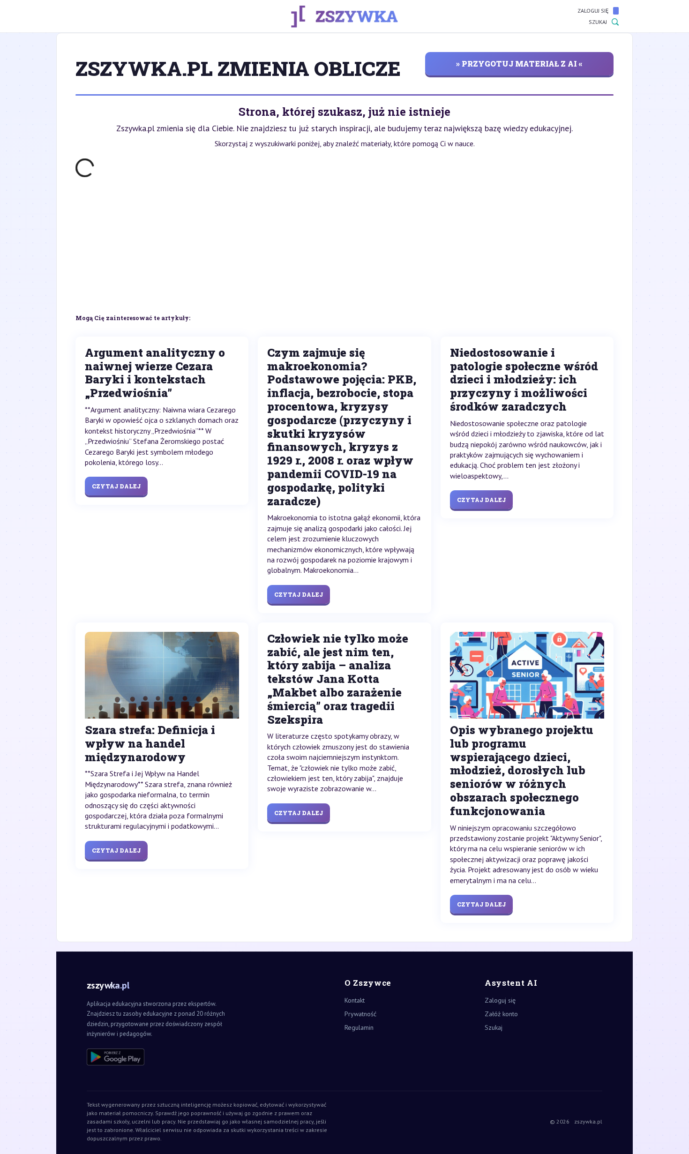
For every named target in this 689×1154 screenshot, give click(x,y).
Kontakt (354, 1000)
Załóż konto (501, 1014)
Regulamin (359, 1027)
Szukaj (598, 21)
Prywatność (360, 1014)
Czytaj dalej (116, 486)
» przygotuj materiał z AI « (519, 63)
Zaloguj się (592, 10)
